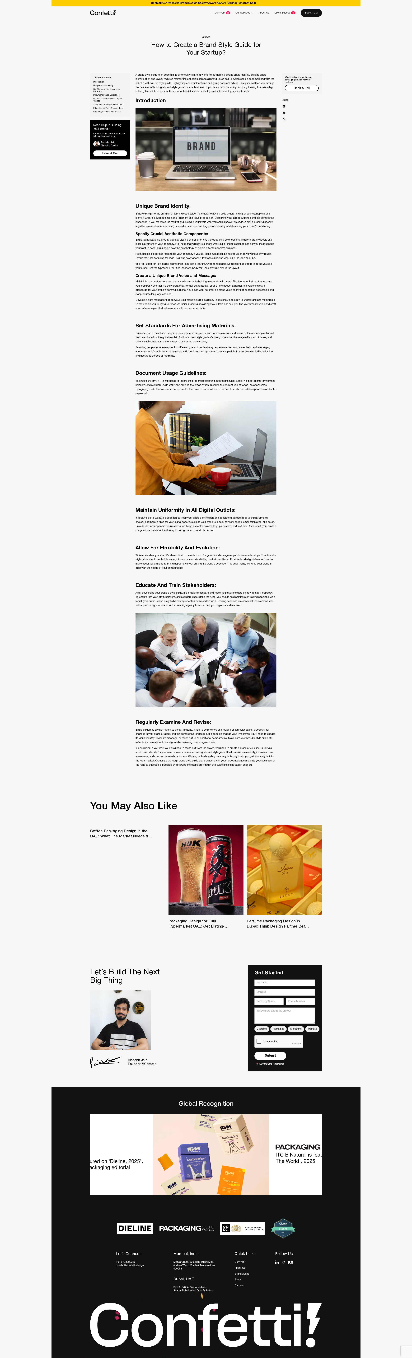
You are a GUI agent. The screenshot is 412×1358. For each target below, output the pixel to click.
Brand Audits (242, 1274)
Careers (239, 1286)
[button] (244, 13)
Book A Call (311, 13)
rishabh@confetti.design (130, 1265)
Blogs (238, 1280)
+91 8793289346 (126, 1262)
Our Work (220, 13)
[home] (103, 12)
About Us (264, 13)
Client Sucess (282, 13)
